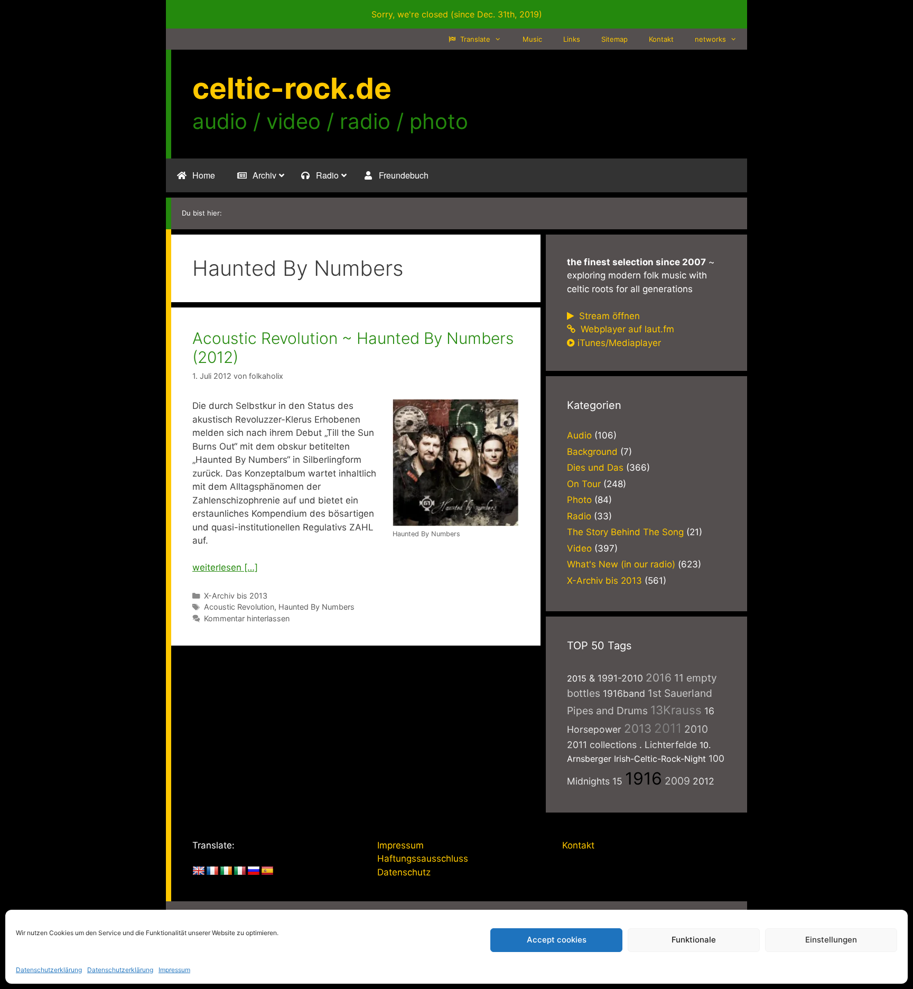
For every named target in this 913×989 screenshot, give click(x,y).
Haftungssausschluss (422, 858)
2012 (703, 781)
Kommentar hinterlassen (247, 618)
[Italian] (240, 871)
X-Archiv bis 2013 (235, 595)
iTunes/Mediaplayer (619, 343)
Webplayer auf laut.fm (626, 329)
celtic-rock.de (292, 88)
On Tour (584, 484)
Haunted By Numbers (316, 606)
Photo (579, 499)
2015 (576, 678)
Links (571, 39)
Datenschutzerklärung (49, 970)
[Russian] (253, 871)
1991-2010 (620, 678)
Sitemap (614, 39)
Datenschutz (404, 872)
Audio (579, 435)
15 (617, 781)
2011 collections (602, 744)
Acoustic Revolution (239, 606)
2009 (677, 781)
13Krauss (676, 710)
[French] (212, 871)
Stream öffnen (608, 316)
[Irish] (226, 871)
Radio (579, 516)
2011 (668, 728)
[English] (198, 871)
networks (710, 39)
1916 (643, 778)
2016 (659, 677)
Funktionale (694, 940)
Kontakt (661, 39)
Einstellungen (831, 940)
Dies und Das (595, 467)
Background (592, 451)
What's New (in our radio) (621, 564)
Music (532, 39)
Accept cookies (556, 940)
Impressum (174, 970)
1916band (624, 693)
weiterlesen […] (225, 567)
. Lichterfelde (668, 744)
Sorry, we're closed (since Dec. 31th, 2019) (456, 14)
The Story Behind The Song (625, 532)
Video (579, 548)
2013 (637, 728)
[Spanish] (267, 871)
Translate (474, 39)
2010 (696, 729)
